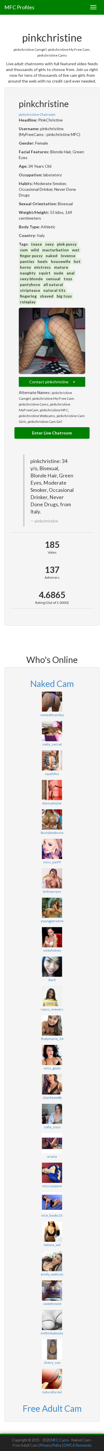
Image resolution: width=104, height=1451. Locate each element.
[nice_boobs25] (52, 1202)
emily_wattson (52, 1274)
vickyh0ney (52, 950)
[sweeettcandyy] (52, 702)
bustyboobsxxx (52, 832)
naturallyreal (52, 1392)
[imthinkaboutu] (52, 1320)
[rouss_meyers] (52, 996)
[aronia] (52, 1143)
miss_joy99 (52, 862)
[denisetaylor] (52, 790)
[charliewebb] (52, 1084)
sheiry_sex (52, 1362)
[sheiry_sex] (52, 1349)
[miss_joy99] (52, 849)
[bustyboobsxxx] (52, 819)
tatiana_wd (52, 1245)
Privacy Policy (51, 1445)
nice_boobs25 (52, 1215)
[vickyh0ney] (52, 937)
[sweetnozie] (52, 1290)
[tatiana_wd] (52, 1232)
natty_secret (52, 744)
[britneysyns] (52, 878)
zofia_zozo (52, 1127)
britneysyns (52, 891)
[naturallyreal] (52, 1379)
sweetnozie (52, 1303)
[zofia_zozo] (52, 1114)
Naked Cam (52, 683)
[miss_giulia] (52, 1055)
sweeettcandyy (52, 715)
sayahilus (52, 774)
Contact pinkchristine (51, 381)
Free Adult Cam (52, 1408)
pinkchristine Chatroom (37, 114)
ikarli (52, 980)
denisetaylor (52, 803)
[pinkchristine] (52, 341)
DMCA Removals (78, 1445)
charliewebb (52, 1097)
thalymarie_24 (52, 1039)
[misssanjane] (52, 1173)
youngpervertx (52, 921)
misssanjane (52, 1186)
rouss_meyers (52, 1009)
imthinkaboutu (52, 1333)
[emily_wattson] (52, 1261)
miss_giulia (52, 1068)
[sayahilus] (52, 760)
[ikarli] (52, 967)
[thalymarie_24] (52, 1025)
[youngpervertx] (52, 908)
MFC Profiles (19, 7)
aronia (52, 1156)
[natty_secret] (52, 731)
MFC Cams (60, 1440)
